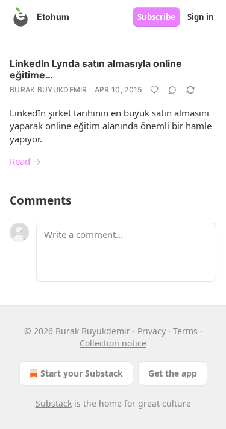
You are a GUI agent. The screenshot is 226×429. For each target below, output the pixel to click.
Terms (185, 331)
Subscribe (156, 16)
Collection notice (113, 343)
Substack (54, 403)
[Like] (154, 90)
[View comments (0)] (172, 90)
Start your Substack (81, 373)
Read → (25, 161)
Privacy (151, 331)
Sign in (200, 16)
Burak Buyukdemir (48, 89)
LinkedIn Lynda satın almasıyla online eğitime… (96, 69)
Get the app (172, 373)
